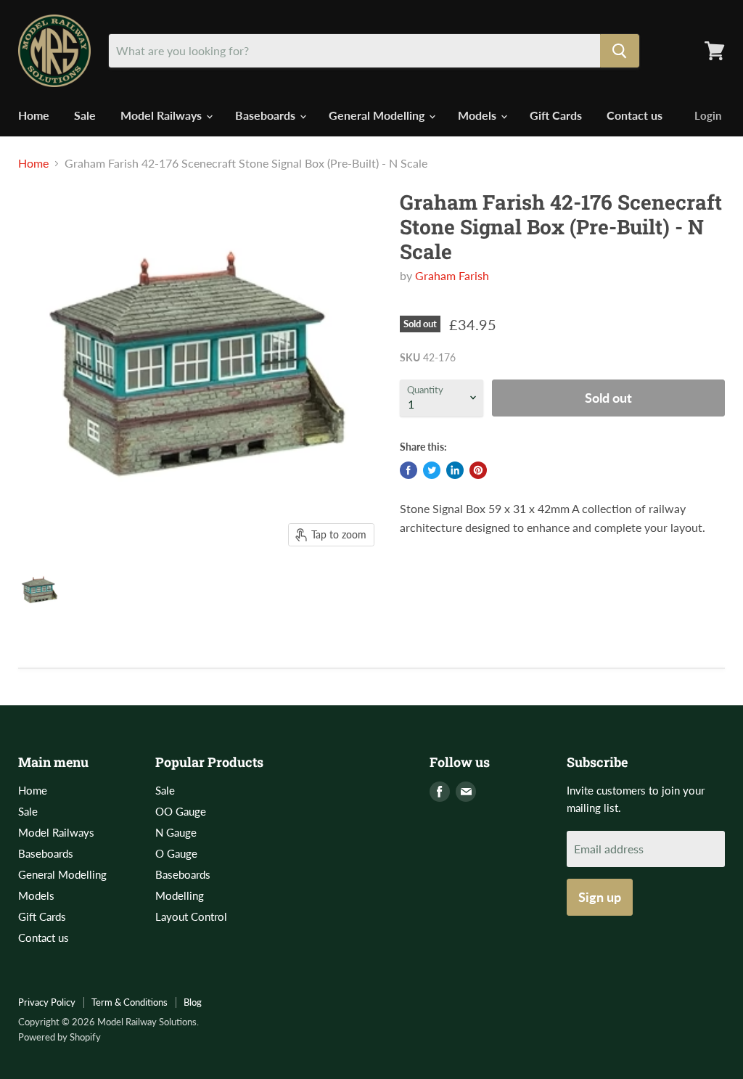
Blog (193, 1002)
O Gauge (176, 853)
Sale (85, 115)
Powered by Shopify (59, 1037)
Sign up (599, 897)
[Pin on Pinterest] (478, 470)
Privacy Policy (46, 1002)
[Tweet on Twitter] (431, 470)
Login (707, 115)
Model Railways (162, 115)
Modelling (179, 895)
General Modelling (378, 115)
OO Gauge (180, 811)
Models (478, 115)
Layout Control (191, 916)
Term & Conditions (129, 1002)
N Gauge (176, 832)
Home (33, 115)
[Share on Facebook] (408, 470)
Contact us (634, 115)
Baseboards (266, 115)
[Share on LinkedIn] (455, 470)
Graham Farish (452, 275)
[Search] (619, 50)
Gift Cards (556, 115)
